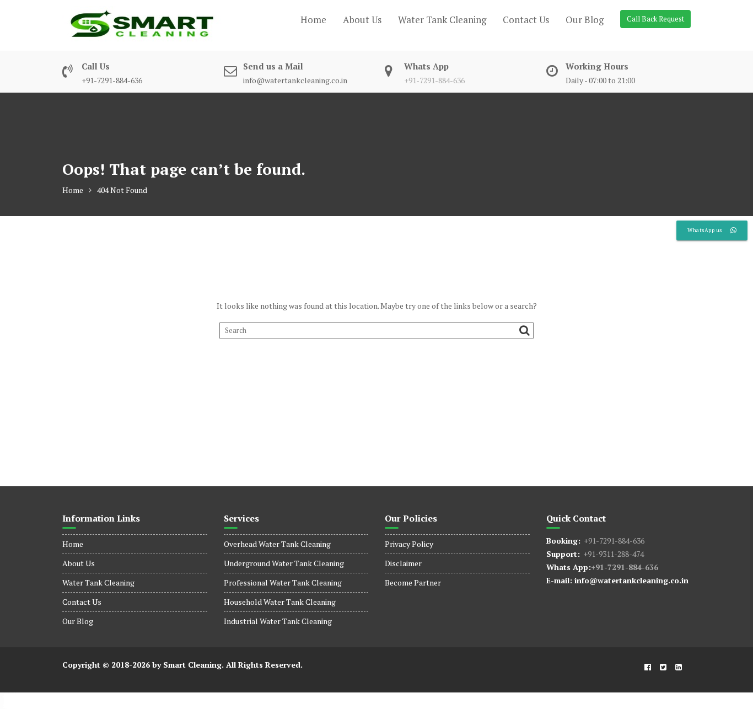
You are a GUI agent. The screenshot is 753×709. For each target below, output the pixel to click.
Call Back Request (655, 19)
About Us (362, 19)
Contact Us (526, 19)
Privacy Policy (409, 544)
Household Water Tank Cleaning (280, 602)
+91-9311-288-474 (612, 554)
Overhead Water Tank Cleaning (277, 544)
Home (313, 19)
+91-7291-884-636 (434, 80)
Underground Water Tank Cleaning (284, 563)
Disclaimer (403, 563)
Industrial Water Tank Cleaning (278, 621)
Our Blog (585, 19)
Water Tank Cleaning (442, 19)
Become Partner (413, 582)
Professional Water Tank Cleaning (283, 582)
